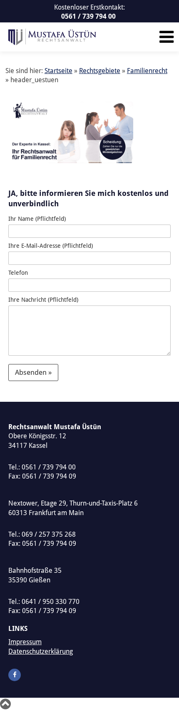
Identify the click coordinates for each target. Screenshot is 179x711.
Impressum (25, 642)
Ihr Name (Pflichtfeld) (37, 218)
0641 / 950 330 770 (51, 602)
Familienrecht (147, 71)
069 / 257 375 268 (49, 534)
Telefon (18, 272)
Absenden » (33, 372)
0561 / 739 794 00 (88, 16)
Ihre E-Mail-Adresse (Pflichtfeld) (50, 245)
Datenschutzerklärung (40, 651)
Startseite (58, 71)
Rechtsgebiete (99, 71)
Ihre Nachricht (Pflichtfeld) (43, 299)
